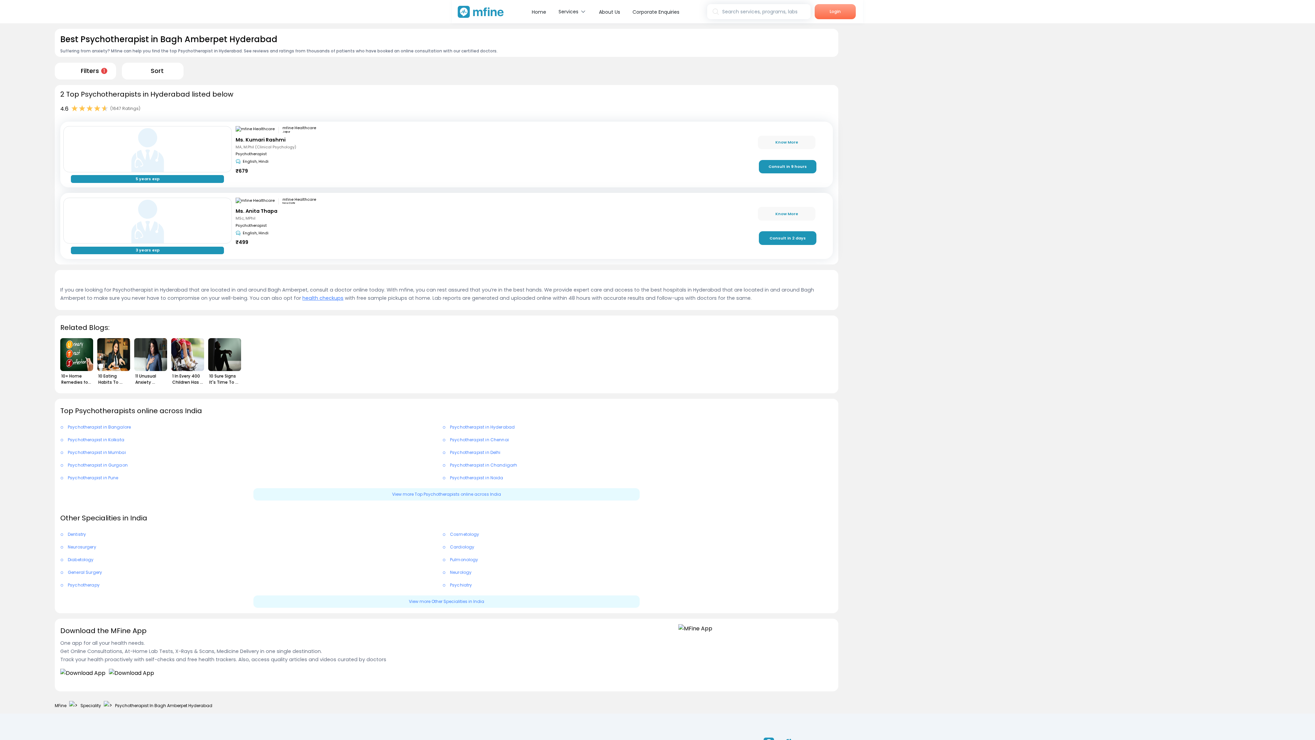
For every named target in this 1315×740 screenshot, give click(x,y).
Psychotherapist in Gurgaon (98, 465)
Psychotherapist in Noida (476, 478)
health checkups (322, 298)
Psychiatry (461, 585)
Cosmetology (464, 534)
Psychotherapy (84, 585)
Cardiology (462, 547)
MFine (60, 705)
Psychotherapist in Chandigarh (483, 465)
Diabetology (81, 560)
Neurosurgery (82, 547)
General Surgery (85, 572)
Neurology (461, 572)
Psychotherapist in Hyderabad (482, 427)
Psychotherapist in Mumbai (97, 452)
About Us (609, 12)
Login (835, 11)
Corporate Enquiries (656, 12)
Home (539, 12)
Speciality (90, 705)
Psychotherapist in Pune (93, 478)
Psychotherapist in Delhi (475, 452)
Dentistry (77, 534)
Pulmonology (464, 560)
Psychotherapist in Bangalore (99, 427)
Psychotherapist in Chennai (479, 440)
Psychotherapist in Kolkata (96, 440)
